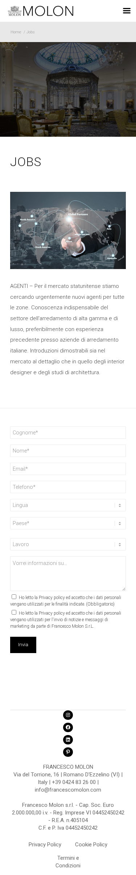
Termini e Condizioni (68, 859)
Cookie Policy (91, 844)
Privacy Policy (45, 844)
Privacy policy (52, 597)
